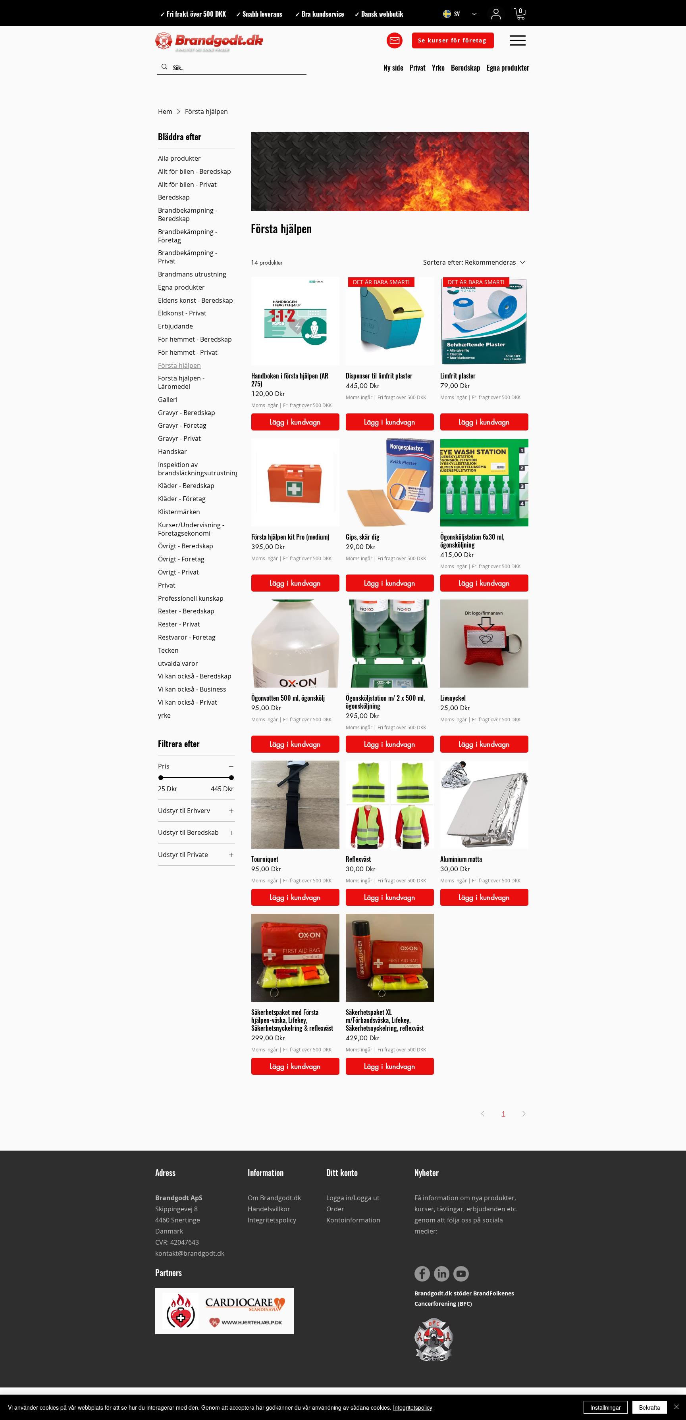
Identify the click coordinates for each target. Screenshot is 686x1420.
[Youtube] (461, 1274)
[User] (496, 13)
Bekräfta (649, 1407)
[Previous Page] (483, 1114)
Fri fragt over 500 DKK (307, 405)
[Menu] (517, 41)
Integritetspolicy (412, 1407)
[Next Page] (524, 1114)
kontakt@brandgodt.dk (189, 1253)
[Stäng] (676, 1407)
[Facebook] (422, 1274)
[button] (521, 14)
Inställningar (605, 1407)
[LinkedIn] (441, 1274)
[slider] (161, 777)
